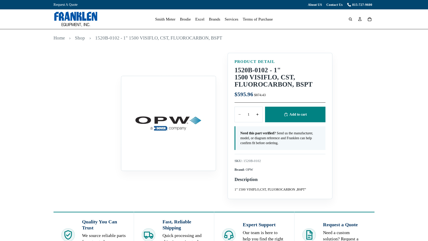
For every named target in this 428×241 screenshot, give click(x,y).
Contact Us (334, 4)
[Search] (350, 19)
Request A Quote (66, 4)
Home (59, 37)
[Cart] (369, 19)
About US (315, 4)
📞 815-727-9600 (359, 4)
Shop (80, 37)
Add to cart (298, 114)
